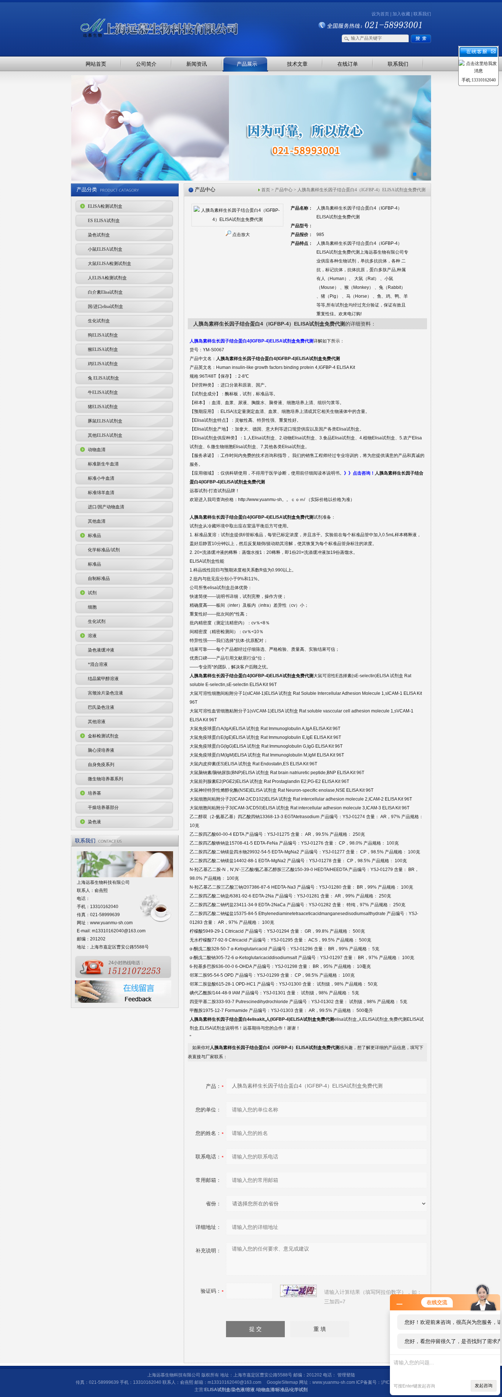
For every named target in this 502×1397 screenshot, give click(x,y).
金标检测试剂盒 (103, 736)
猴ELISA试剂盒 (103, 349)
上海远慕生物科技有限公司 (148, 15)
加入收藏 (401, 14)
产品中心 (284, 189)
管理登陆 (346, 1375)
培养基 (94, 793)
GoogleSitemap (282, 1382)
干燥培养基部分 (103, 807)
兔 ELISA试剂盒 (103, 378)
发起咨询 (483, 1385)
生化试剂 (96, 621)
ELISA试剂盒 (217, 1389)
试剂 (92, 592)
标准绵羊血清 (101, 492)
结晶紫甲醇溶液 (103, 678)
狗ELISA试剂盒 (103, 335)
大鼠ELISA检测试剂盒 (109, 263)
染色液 (94, 821)
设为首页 (380, 14)
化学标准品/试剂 (104, 549)
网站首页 (96, 64)
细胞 (92, 607)
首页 (265, 189)
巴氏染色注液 (101, 707)
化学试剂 (299, 1389)
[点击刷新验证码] (298, 1291)
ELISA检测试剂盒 (105, 206)
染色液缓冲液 (101, 650)
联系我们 (422, 14)
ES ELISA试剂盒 (104, 220)
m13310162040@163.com (119, 930)
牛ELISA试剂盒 (103, 392)
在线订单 (347, 64)
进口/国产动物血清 (106, 506)
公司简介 (146, 64)
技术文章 (297, 64)
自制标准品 (99, 578)
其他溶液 (96, 721)
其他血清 (96, 521)
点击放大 (241, 234)
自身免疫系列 (101, 764)
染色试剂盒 (99, 234)
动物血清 (96, 449)
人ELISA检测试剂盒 (107, 277)
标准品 (94, 535)
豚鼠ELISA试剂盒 (105, 421)
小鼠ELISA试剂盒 (105, 249)
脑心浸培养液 (101, 750)
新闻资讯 (196, 64)
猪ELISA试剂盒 (103, 406)
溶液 (92, 635)
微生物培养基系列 (105, 778)
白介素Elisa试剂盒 (105, 292)
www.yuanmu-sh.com (111, 922)
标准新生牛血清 (103, 464)
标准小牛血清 (101, 478)
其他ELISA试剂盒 (105, 435)
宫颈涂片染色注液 (105, 693)
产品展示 (247, 64)
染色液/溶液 (243, 1389)
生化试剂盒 (99, 320)
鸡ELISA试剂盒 (103, 363)
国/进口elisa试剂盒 (105, 306)
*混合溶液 (98, 664)
